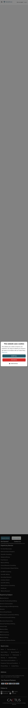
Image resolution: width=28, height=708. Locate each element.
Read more (4, 352)
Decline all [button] (14, 359)
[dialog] (14, 354)
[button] (14, 363)
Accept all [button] (14, 356)
